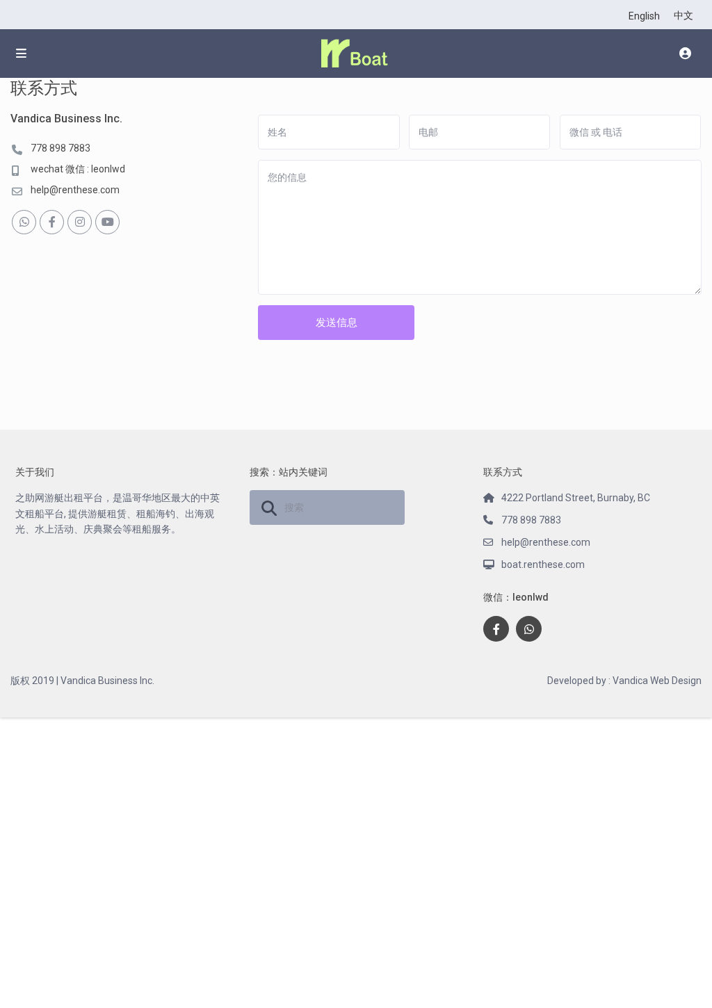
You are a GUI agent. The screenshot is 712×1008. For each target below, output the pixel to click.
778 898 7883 (60, 148)
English (644, 16)
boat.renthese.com (543, 564)
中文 (683, 15)
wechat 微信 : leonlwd (78, 168)
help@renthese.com (75, 189)
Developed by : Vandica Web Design (624, 680)
